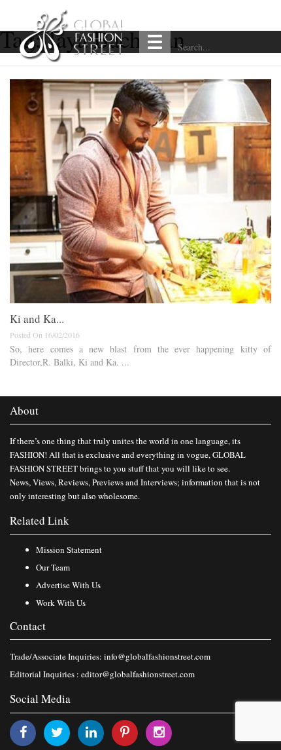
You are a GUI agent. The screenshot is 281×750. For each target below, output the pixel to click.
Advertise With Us (68, 585)
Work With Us (61, 603)
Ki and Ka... (37, 318)
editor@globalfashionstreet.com (138, 674)
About (24, 410)
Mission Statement (69, 549)
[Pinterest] (124, 732)
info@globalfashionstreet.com (157, 656)
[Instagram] (159, 732)
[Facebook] (23, 732)
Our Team (53, 567)
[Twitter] (57, 732)
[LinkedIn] (91, 732)
